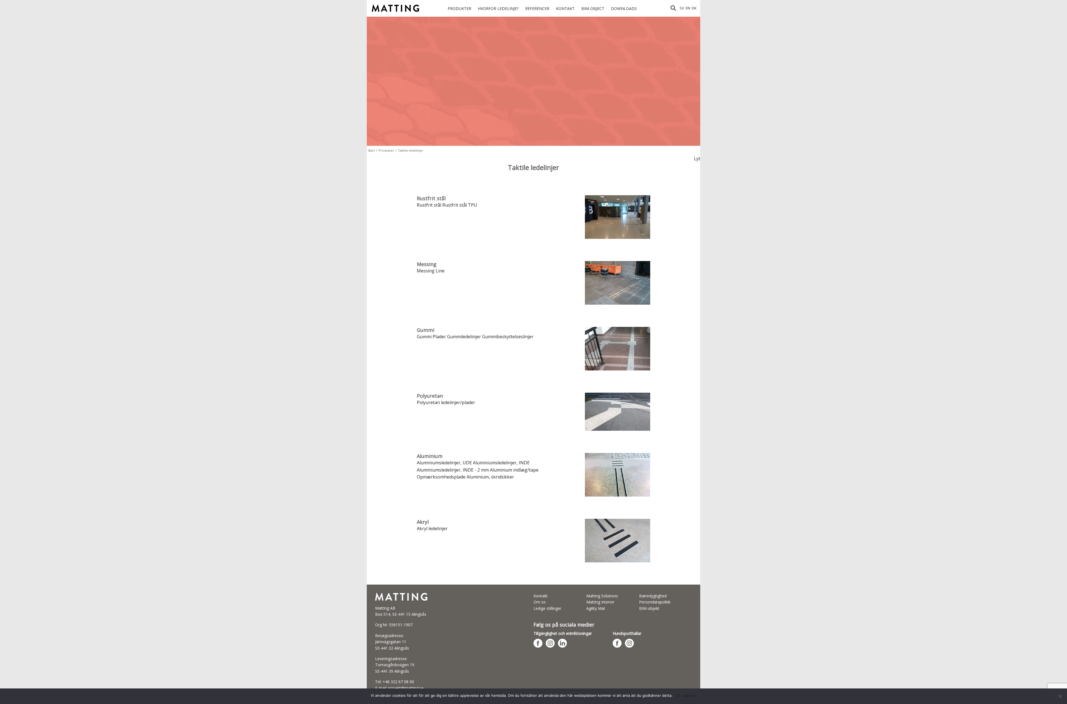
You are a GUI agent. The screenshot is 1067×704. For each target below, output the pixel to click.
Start (371, 150)
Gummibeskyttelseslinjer (508, 337)
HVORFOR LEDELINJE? (498, 8)
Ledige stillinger (547, 608)
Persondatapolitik (654, 602)
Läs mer (689, 695)
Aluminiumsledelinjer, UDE (445, 463)
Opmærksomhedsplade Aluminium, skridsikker (465, 477)
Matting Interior (600, 602)
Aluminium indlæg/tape (514, 470)
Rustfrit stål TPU (459, 205)
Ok (677, 695)
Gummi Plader (431, 337)
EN (688, 8)
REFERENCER (537, 8)
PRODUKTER (459, 8)
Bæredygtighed (653, 595)
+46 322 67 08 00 (398, 681)
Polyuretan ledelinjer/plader (446, 402)
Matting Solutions (602, 595)
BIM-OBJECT (592, 8)
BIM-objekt (649, 608)
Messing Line (431, 271)
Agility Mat (595, 608)
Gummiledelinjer (464, 337)
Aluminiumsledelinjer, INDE (501, 463)
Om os (540, 602)
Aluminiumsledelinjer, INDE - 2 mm (453, 470)
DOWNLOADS (624, 8)
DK (694, 8)
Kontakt (541, 595)
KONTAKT (565, 8)
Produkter (386, 150)
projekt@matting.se (405, 688)
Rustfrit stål (429, 205)
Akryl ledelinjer (432, 528)
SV (682, 8)
